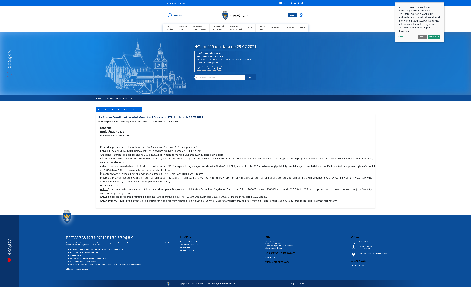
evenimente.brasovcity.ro (189, 244)
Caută (302, 28)
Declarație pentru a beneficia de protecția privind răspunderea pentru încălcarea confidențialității (105, 264)
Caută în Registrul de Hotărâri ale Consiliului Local (119, 110)
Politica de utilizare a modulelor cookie (84, 252)
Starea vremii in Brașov (273, 248)
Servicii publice (262, 27)
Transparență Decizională (218, 27)
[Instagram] (291, 3)
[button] (199, 68)
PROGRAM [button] (178, 15)
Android (268, 257)
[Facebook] (288, 3)
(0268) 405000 (363, 241)
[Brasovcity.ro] (235, 15)
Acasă (98, 98)
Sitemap (291, 284)
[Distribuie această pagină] (302, 3)
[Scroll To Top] (467, 296)
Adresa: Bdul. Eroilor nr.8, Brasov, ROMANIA (373, 254)
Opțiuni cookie (75, 255)
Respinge (423, 37)
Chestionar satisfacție (273, 243)
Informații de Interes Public (200, 27)
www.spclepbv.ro (186, 247)
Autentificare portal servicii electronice (279, 246)
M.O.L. (250, 28)
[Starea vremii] (298, 3)
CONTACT (292, 15)
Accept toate (434, 37)
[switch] (280, 3)
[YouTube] (295, 3)
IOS (274, 257)
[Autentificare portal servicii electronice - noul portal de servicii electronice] (284, 3)
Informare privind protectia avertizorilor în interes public (90, 258)
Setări (400, 37)
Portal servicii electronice (189, 241)
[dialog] (419, 22)
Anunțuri (172, 3)
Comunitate (275, 28)
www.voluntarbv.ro (187, 250)
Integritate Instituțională (236, 27)
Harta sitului (269, 241)
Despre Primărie (169, 27)
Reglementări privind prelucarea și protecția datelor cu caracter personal (96, 249)
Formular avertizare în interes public (83, 261)
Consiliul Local (183, 27)
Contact (183, 3)
